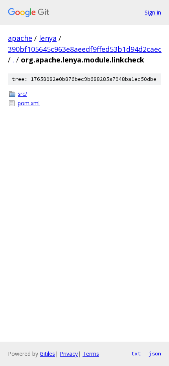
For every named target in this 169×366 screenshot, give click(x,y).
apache (20, 38)
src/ (22, 93)
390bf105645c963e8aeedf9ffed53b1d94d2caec (85, 49)
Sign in (153, 12)
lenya (48, 38)
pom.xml (29, 103)
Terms (91, 353)
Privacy (69, 353)
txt (136, 353)
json (155, 353)
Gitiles (47, 353)
